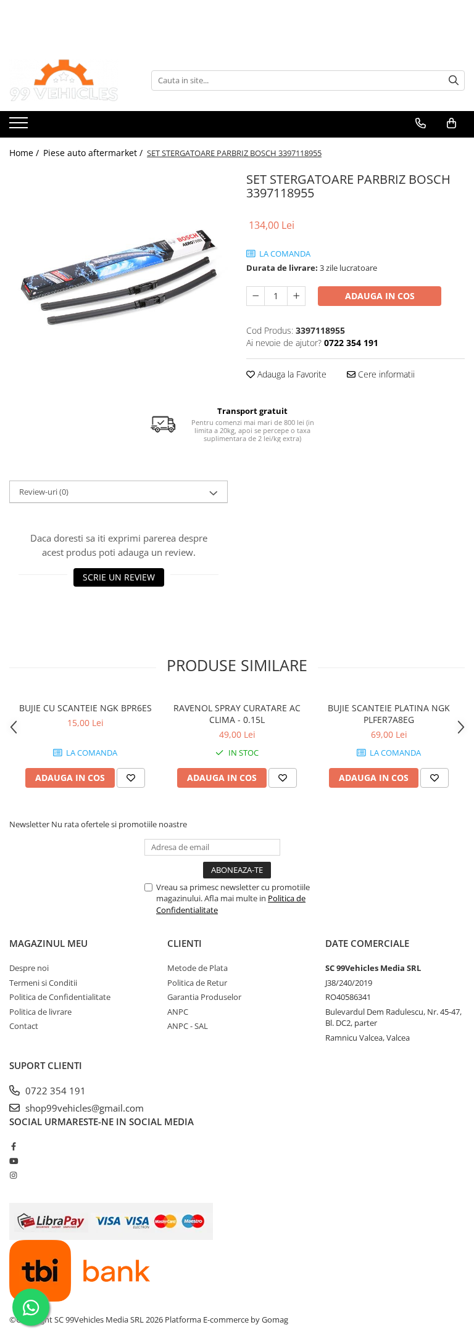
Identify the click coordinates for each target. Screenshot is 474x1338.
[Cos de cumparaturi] (451, 123)
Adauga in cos (380, 296)
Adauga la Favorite (290, 374)
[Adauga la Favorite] (131, 778)
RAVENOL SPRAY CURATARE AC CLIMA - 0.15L (237, 713)
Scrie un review (119, 577)
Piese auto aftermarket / (94, 153)
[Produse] (20, 126)
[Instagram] (13, 1175)
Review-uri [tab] (44, 491)
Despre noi (29, 967)
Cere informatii (385, 374)
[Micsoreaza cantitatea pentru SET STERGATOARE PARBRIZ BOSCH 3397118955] (255, 296)
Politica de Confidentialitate (59, 996)
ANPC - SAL (187, 1025)
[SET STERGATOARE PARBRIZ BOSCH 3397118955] (118, 277)
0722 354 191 (54, 1090)
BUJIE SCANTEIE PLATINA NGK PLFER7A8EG (389, 713)
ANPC (177, 1011)
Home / (25, 153)
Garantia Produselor (204, 996)
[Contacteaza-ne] (420, 123)
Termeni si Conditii (43, 982)
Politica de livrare (40, 1011)
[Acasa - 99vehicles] (71, 80)
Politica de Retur (197, 982)
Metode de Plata (197, 967)
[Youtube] (13, 1161)
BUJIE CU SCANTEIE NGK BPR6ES (85, 708)
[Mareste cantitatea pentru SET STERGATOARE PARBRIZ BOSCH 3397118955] (296, 296)
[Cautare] (454, 80)
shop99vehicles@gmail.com (83, 1108)
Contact (23, 1025)
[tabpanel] (118, 277)
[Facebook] (13, 1146)
